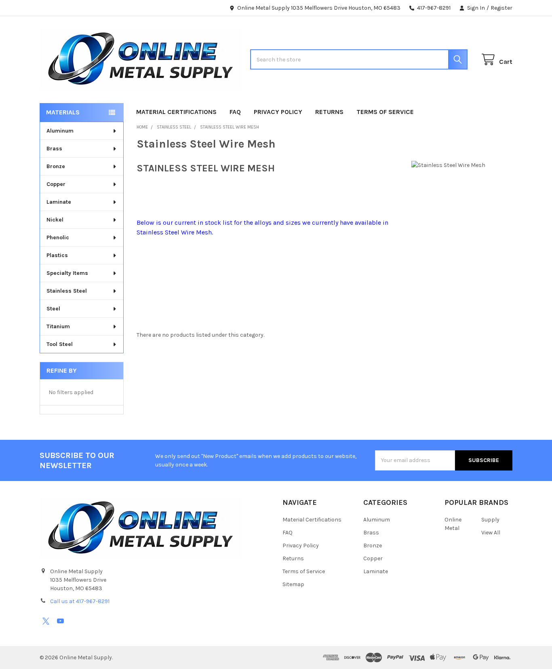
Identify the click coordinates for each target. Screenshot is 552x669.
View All (490, 532)
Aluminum (60, 130)
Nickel (54, 219)
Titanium (58, 326)
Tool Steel (59, 344)
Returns (329, 112)
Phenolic (57, 237)
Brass (54, 148)
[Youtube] (60, 621)
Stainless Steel (66, 290)
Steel (53, 308)
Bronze (55, 166)
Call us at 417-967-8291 (80, 601)
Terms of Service (385, 112)
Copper (55, 184)
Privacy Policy (278, 112)
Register (501, 7)
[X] (46, 621)
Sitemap (293, 584)
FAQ (235, 112)
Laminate (58, 201)
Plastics (57, 255)
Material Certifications (176, 112)
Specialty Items (67, 273)
